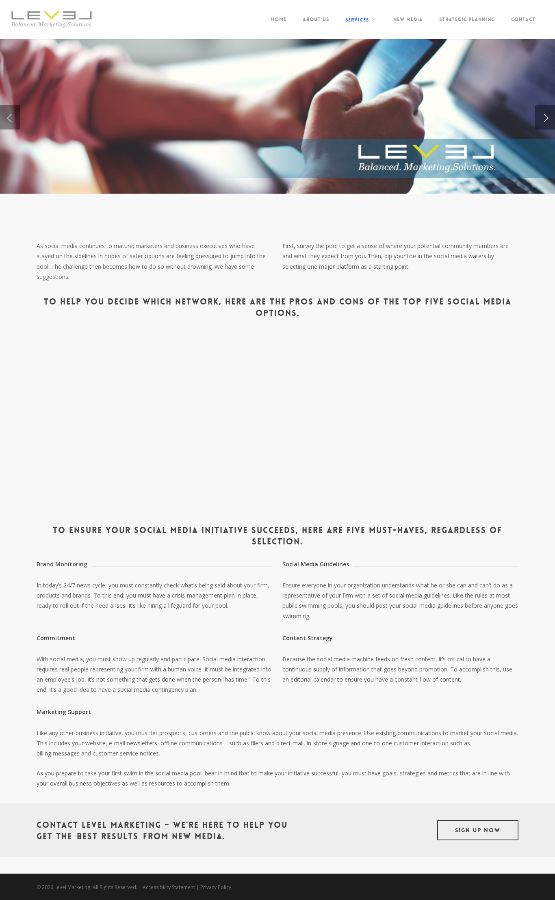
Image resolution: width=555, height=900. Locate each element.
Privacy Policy (215, 887)
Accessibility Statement (169, 887)
